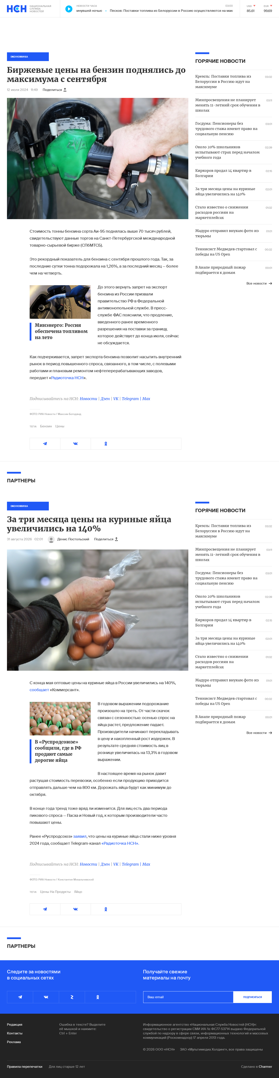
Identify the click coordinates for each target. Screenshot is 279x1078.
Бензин (46, 426)
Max (146, 398)
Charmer (265, 1066)
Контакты (14, 1033)
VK (115, 398)
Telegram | (132, 398)
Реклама (14, 1042)
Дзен (105, 398)
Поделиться (52, 90)
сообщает (39, 690)
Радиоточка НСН (67, 377)
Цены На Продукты (55, 892)
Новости (88, 398)
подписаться (252, 997)
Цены (59, 426)
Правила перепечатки (24, 1066)
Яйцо (78, 892)
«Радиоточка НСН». (120, 843)
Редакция (14, 1024)
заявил (80, 836)
